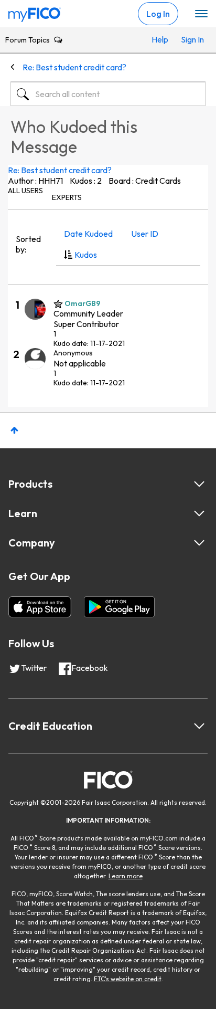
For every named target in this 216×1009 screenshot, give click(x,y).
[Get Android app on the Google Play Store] (119, 606)
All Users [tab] (25, 190)
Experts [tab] (67, 197)
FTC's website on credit (127, 979)
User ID (144, 233)
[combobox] (108, 94)
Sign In (190, 39)
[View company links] (199, 542)
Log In (158, 13)
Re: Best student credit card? (60, 170)
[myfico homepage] (34, 12)
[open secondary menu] (201, 14)
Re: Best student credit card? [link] (74, 67)
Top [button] (14, 430)
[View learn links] (199, 513)
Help (160, 39)
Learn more (126, 876)
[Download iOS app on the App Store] (39, 606)
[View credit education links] (199, 726)
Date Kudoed (88, 233)
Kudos (85, 254)
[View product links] (199, 484)
